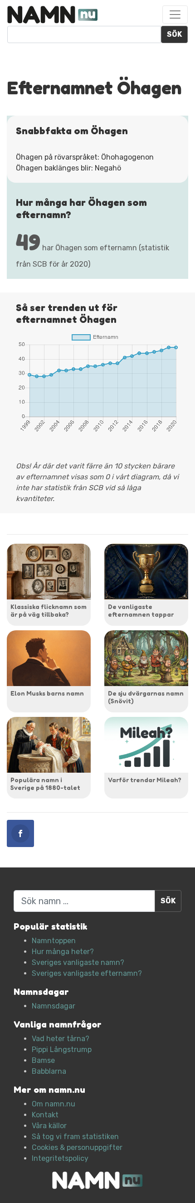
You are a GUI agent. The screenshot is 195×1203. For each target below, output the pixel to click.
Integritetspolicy (60, 1158)
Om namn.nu (53, 1104)
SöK (174, 34)
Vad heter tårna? (60, 1038)
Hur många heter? (63, 951)
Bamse (43, 1060)
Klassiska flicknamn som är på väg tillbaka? (48, 610)
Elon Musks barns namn (47, 693)
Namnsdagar (53, 1006)
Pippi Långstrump (62, 1049)
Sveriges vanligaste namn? (78, 962)
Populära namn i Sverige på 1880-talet (45, 783)
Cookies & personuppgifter (77, 1147)
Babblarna (49, 1071)
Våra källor (49, 1125)
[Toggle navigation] (175, 14)
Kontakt (45, 1114)
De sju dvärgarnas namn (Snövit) (146, 697)
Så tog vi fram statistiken (75, 1136)
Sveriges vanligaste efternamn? (87, 973)
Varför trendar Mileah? (144, 780)
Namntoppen (54, 940)
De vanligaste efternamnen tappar (141, 610)
